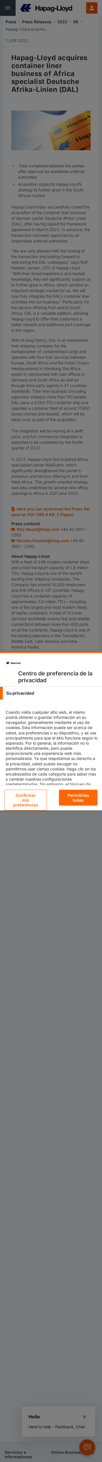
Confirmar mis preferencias (25, 800)
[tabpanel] (52, 763)
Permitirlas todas (79, 797)
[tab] (51, 693)
